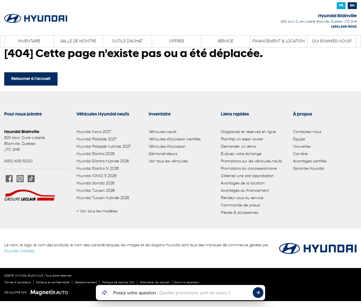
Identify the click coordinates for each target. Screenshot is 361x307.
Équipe (299, 139)
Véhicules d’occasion (167, 147)
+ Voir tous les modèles (96, 211)
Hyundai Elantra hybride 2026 (102, 161)
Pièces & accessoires (239, 213)
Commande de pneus (240, 205)
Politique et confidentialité (52, 282)
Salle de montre (78, 41)
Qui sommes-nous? (332, 41)
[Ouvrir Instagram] (20, 178)
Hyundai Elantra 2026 (95, 154)
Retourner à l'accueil (30, 79)
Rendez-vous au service (242, 198)
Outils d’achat (127, 41)
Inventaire (29, 41)
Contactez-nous (307, 132)
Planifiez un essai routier (242, 139)
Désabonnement (86, 282)
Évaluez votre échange (241, 154)
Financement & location (278, 41)
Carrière (300, 154)
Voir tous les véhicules (168, 161)
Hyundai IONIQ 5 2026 (96, 176)
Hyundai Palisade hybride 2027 (103, 147)
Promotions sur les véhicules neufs (251, 161)
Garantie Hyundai (308, 169)
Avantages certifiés (310, 161)
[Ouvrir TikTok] (31, 178)
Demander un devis (238, 147)
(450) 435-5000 (344, 27)
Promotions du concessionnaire (249, 169)
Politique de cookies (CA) (118, 282)
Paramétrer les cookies (155, 282)
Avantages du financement (245, 191)
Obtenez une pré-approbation (247, 176)
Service (225, 41)
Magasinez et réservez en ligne (248, 132)
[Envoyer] (258, 292)
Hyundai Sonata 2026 (95, 183)
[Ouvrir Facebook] (9, 178)
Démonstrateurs (163, 154)
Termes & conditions (17, 282)
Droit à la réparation (186, 282)
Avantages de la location (243, 183)
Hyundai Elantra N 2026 (97, 169)
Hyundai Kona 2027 (93, 132)
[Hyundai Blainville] (35, 15)
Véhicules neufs (162, 132)
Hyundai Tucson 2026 (95, 191)
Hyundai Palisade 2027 (96, 139)
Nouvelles (302, 147)
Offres (176, 41)
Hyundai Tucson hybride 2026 (102, 198)
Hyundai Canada (19, 251)
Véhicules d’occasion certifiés (175, 139)
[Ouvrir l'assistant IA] (104, 293)
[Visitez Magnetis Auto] (50, 292)
